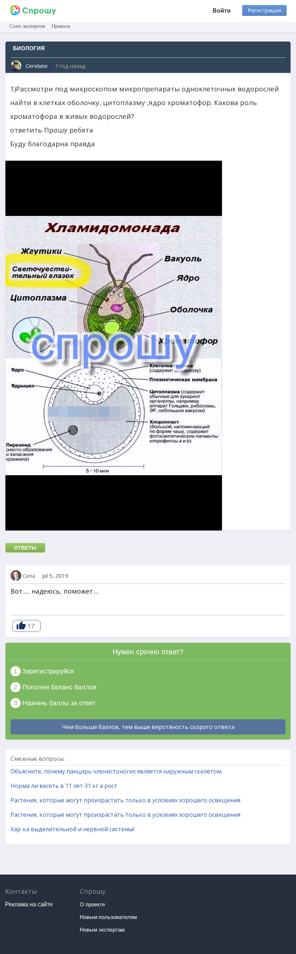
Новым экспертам (102, 930)
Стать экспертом (27, 26)
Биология (29, 48)
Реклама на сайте (29, 904)
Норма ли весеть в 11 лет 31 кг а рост (63, 786)
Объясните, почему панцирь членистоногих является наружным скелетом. (116, 771)
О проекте (92, 904)
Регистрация (264, 10)
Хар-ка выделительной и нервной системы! (72, 829)
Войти (222, 11)
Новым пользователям (108, 917)
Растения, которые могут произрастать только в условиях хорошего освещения (125, 800)
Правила (61, 26)
